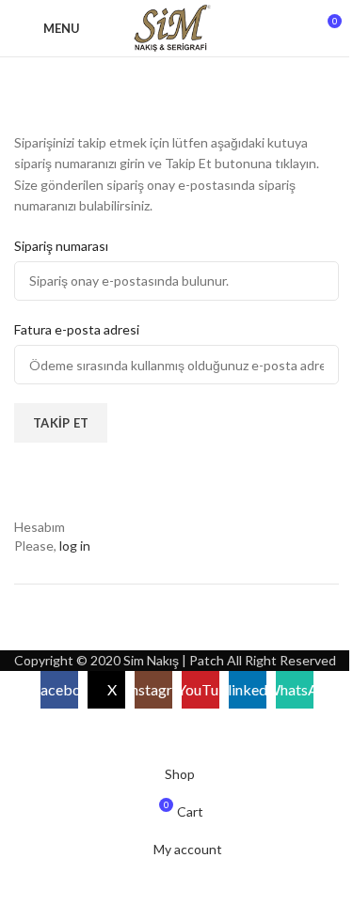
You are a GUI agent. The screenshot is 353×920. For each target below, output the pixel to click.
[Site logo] (176, 27)
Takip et (60, 422)
